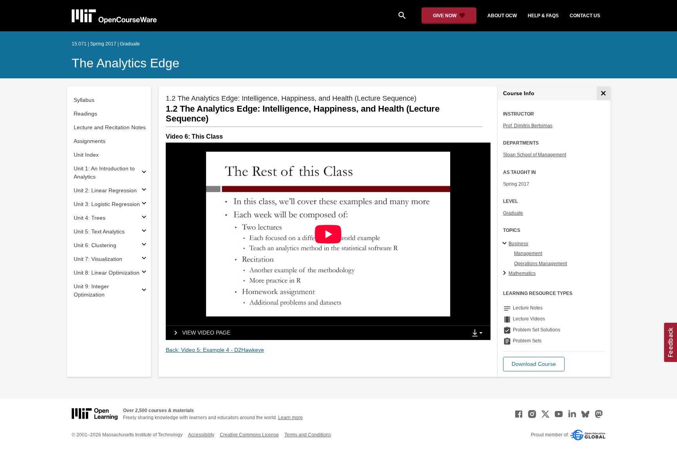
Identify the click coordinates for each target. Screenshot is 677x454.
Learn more (290, 417)
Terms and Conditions (307, 435)
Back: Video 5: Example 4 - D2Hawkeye (215, 350)
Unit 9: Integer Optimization (91, 290)
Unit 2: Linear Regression (105, 190)
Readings (85, 113)
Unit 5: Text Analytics (99, 231)
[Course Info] (603, 93)
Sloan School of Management (534, 154)
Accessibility (201, 435)
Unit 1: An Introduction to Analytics (104, 172)
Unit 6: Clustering (95, 245)
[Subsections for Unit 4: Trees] (144, 218)
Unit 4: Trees (89, 218)
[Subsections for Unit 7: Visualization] (144, 259)
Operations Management (540, 263)
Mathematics (522, 273)
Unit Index (86, 155)
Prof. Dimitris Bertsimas (527, 125)
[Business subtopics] (505, 244)
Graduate (513, 213)
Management (528, 253)
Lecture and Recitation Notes (110, 127)
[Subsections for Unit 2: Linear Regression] (144, 190)
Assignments (89, 141)
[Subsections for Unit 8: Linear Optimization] (144, 273)
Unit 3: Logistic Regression (107, 204)
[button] (534, 364)
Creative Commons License (249, 435)
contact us (585, 15)
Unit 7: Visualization (98, 259)
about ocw (502, 15)
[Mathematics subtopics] (505, 273)
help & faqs (543, 15)
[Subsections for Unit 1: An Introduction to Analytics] (144, 173)
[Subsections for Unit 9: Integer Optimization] (144, 291)
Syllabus (84, 100)
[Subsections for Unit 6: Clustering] (144, 245)
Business (518, 243)
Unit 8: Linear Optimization (106, 273)
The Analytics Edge (125, 63)
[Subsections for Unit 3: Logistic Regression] (144, 204)
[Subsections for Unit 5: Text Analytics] (144, 231)
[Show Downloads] (479, 333)
